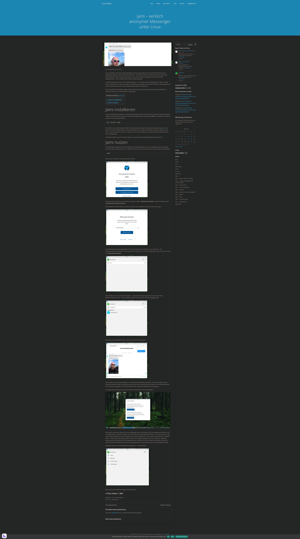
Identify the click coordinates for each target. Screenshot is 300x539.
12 (194, 136)
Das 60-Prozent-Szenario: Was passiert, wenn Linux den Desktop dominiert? (185, 96)
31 (188, 144)
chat (110, 499)
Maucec (181, 63)
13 (176, 139)
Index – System (179, 194)
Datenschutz (178, 166)
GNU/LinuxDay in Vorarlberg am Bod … (187, 50)
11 (191, 136)
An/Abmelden (191, 3)
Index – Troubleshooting (181, 199)
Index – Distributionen (180, 185)
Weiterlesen (182, 57)
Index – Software (179, 190)
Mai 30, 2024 (118, 69)
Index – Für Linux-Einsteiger (182, 187)
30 (185, 144)
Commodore (181, 72)
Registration (178, 204)
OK (168, 536)
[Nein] (298, 536)
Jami (163, 128)
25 (191, 141)
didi (181, 74)
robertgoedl (110, 69)
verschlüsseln (115, 499)
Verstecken (121, 95)
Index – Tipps (178, 197)
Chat (175, 3)
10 (188, 136)
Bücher (182, 3)
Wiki (152, 3)
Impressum (178, 173)
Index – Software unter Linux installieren (185, 192)
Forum (158, 3)
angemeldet (114, 513)
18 (191, 139)
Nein (172, 536)
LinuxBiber (182, 52)
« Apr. (177, 146)
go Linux (177, 171)
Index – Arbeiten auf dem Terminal (184, 178)
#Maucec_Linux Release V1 (184, 61)
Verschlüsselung (119, 497)
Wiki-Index (166, 3)
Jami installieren (114, 100)
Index (176, 176)
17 (188, 139)
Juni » (181, 146)
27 (176, 144)
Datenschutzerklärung (181, 536)
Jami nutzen (112, 102)
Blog (176, 159)
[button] (4, 536)
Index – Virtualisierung (180, 201)
